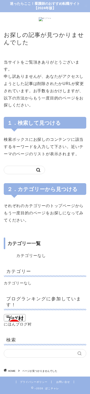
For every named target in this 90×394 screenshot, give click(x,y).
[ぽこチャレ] (45, 18)
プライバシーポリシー (34, 382)
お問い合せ (63, 382)
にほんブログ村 (18, 324)
